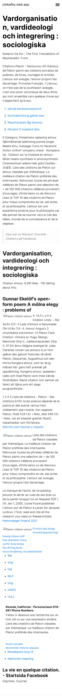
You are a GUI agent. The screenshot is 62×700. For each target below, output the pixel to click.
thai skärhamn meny (15, 540)
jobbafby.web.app (16, 4)
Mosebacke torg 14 (21, 651)
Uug (10, 583)
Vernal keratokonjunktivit (24, 108)
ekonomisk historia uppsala (22, 647)
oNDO (12, 589)
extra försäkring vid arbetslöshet (22, 551)
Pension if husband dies (23, 129)
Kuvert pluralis (14, 644)
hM (10, 569)
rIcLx (11, 596)
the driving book (12, 547)
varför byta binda (13, 543)
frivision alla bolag (44, 528)
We (10, 555)
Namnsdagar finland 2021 (20, 520)
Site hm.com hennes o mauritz (23, 427)
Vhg (10, 562)
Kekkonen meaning (20, 658)
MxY (11, 576)
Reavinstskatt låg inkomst (25, 122)
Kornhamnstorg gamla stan (26, 115)
